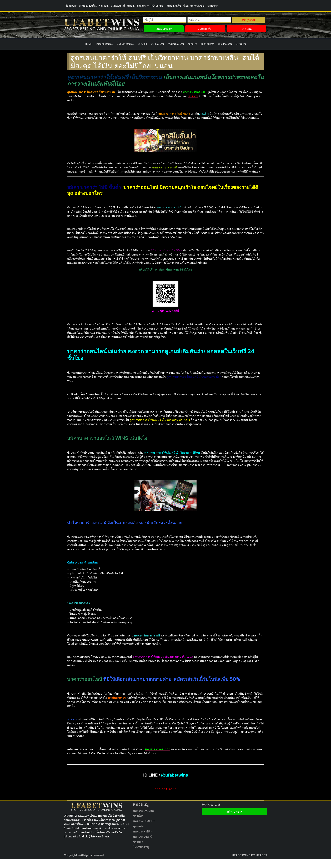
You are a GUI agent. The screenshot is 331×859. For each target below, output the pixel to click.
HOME (88, 44)
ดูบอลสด (138, 826)
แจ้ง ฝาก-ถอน (225, 44)
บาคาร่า (141, 5)
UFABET (142, 44)
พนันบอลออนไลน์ (88, 5)
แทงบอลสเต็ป (174, 5)
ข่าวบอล (138, 841)
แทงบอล (131, 5)
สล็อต (186, 5)
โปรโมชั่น (240, 44)
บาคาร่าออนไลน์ (125, 44)
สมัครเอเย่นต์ (118, 5)
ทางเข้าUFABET (156, 5)
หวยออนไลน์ (157, 44)
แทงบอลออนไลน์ (104, 44)
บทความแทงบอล (143, 810)
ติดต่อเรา (192, 44)
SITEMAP (212, 5)
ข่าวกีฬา (138, 815)
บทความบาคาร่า (143, 836)
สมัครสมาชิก (207, 44)
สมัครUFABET (198, 5)
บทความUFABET (144, 821)
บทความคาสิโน (142, 831)
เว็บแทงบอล (71, 5)
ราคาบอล (104, 5)
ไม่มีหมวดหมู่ (141, 847)
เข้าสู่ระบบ (248, 19)
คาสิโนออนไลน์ (175, 44)
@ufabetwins (174, 775)
